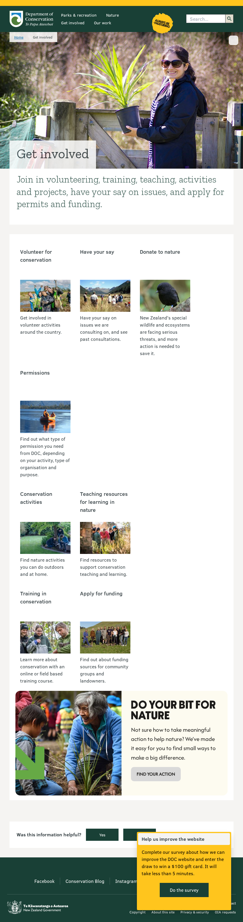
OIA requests (225, 912)
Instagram (126, 881)
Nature (112, 15)
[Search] (229, 18)
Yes (102, 835)
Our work (102, 22)
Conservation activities (36, 497)
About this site (163, 912)
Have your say (97, 251)
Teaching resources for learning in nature (104, 501)
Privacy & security (194, 912)
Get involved (72, 22)
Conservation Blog (84, 881)
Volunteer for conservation (36, 255)
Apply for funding (101, 593)
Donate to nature (160, 251)
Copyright (138, 912)
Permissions (35, 372)
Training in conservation (35, 597)
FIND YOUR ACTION (156, 774)
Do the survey (184, 890)
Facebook (44, 881)
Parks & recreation (79, 15)
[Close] (225, 839)
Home (18, 37)
